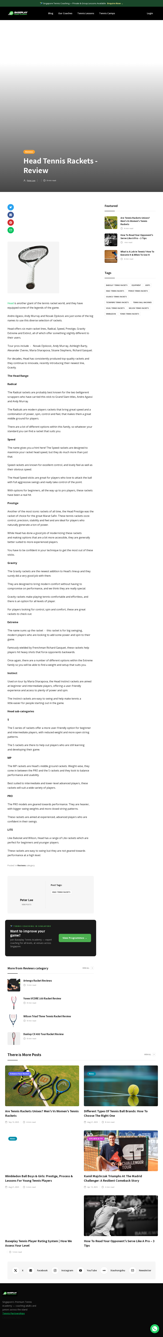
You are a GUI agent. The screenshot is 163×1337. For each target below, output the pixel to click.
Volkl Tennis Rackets (115, 308)
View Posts (26, 904)
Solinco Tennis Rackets (116, 297)
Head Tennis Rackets (61, 892)
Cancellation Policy (12, 1317)
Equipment (136, 285)
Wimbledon (111, 314)
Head (10, 303)
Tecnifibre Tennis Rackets (117, 302)
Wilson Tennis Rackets (139, 308)
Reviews (29, 151)
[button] (51, 13)
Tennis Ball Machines (142, 302)
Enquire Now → (115, 3)
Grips (147, 285)
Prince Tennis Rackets (138, 291)
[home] (18, 13)
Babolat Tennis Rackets (117, 285)
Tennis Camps (107, 13)
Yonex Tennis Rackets (129, 314)
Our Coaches (65, 13)
